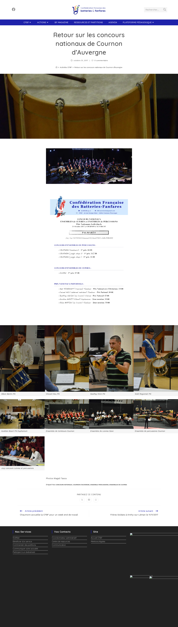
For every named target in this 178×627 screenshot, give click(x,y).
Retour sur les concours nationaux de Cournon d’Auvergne (98, 67)
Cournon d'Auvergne (81, 485)
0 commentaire (101, 60)
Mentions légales (98, 541)
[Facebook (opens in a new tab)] (13, 9)
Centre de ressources (61, 541)
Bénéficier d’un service (22, 541)
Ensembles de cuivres (118, 485)
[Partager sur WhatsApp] (96, 500)
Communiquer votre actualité (25, 549)
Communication (59, 545)
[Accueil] (56, 67)
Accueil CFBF (96, 538)
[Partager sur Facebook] (89, 500)
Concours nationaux (64, 485)
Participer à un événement (24, 552)
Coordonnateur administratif (64, 538)
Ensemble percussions (99, 485)
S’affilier (16, 538)
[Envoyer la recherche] (164, 9)
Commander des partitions (24, 545)
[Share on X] (82, 500)
